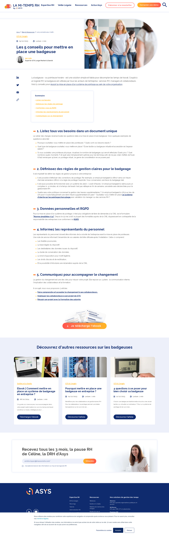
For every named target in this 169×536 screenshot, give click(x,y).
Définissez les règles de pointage (49, 104)
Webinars (92, 501)
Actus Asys (96, 5)
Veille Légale (64, 5)
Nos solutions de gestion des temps (124, 497)
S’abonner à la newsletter (120, 5)
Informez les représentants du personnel (52, 112)
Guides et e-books (95, 504)
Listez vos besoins (43, 100)
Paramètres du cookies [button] (104, 530)
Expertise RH (47, 5)
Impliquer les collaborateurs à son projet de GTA (59, 296)
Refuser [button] (129, 530)
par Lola (28, 58)
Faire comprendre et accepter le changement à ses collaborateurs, (67, 292)
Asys (18, 32)
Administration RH (75, 509)
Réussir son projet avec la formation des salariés (59, 299)
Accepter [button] (118, 530)
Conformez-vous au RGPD (46, 108)
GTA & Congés (22, 36)
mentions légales (42, 518)
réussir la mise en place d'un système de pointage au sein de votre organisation (86, 84)
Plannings (73, 504)
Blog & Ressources (28, 32)
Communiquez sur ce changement (49, 116)
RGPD (76, 219)
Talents (72, 506)
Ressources (81, 5)
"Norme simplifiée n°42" (43, 217)
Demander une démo (149, 5)
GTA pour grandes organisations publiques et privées (123, 502)
